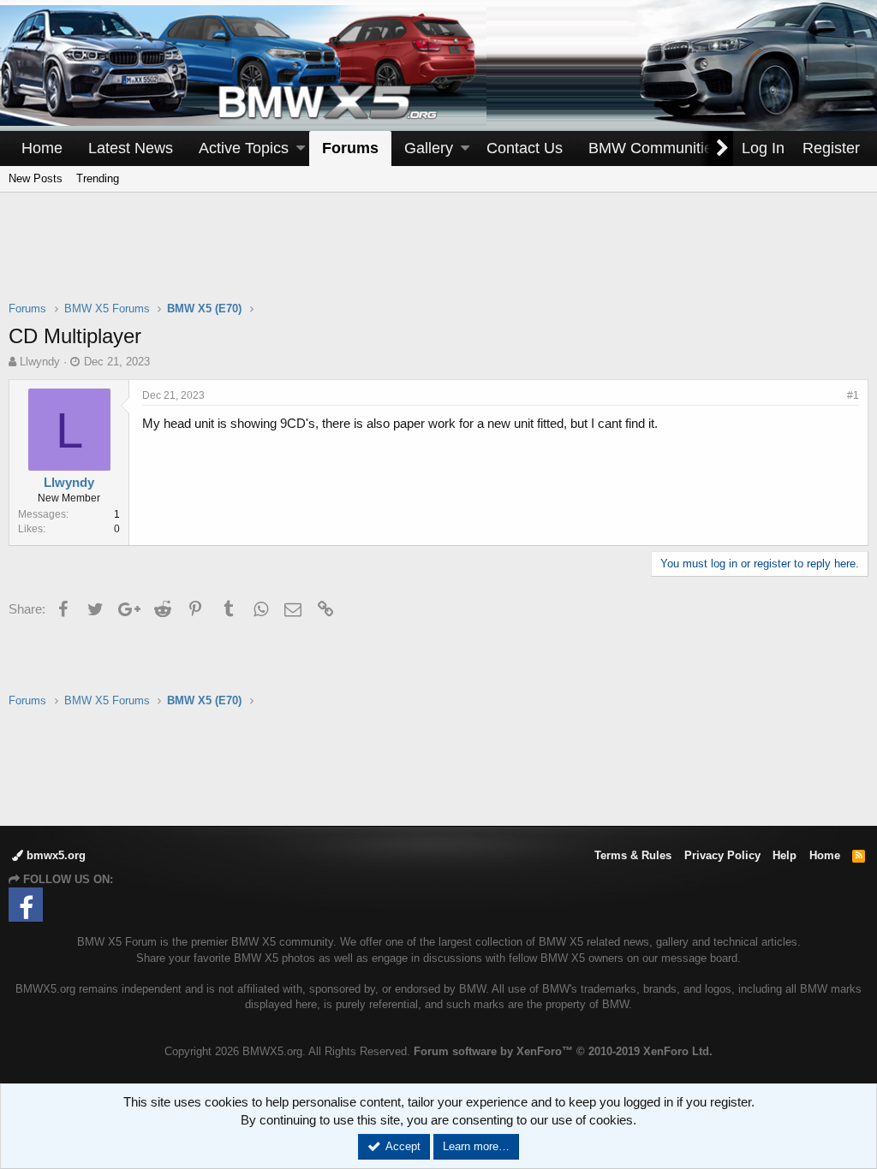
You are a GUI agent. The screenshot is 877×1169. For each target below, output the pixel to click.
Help (784, 855)
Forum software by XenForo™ (563, 1051)
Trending (97, 178)
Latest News (130, 148)
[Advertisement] (438, 257)
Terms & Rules (632, 855)
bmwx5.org (54, 855)
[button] (300, 148)
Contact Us (524, 148)
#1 (853, 395)
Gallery (428, 148)
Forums (350, 148)
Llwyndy (40, 361)
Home (42, 148)
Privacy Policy (722, 855)
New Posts (36, 178)
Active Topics (244, 148)
